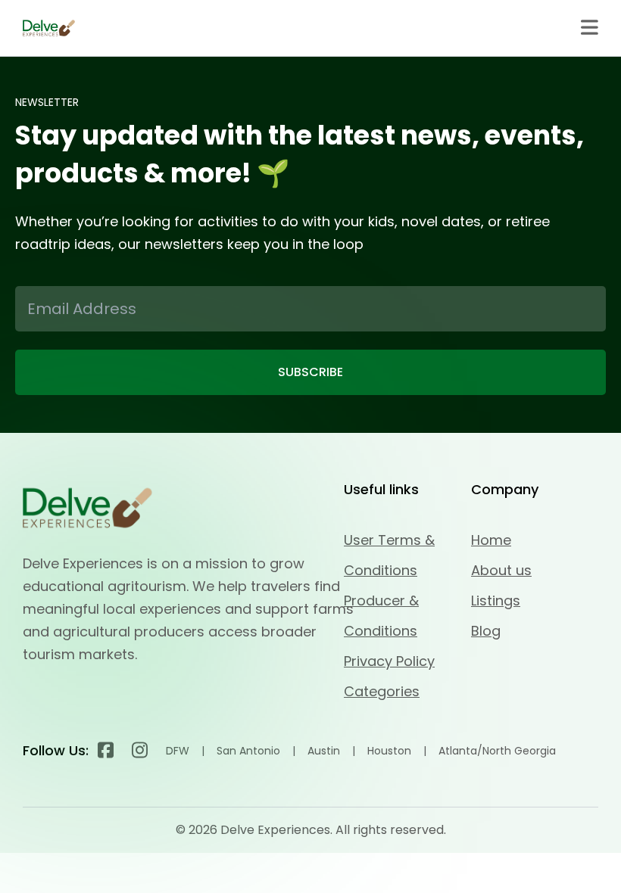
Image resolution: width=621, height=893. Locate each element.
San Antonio (248, 750)
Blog (486, 630)
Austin (323, 750)
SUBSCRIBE (310, 372)
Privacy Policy (389, 661)
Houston (389, 750)
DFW (177, 750)
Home (491, 540)
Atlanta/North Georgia (497, 750)
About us (501, 570)
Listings (495, 600)
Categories (382, 691)
